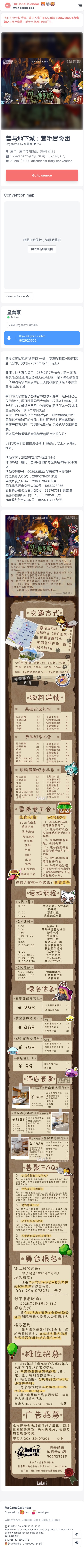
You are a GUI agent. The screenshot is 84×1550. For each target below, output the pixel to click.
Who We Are (12, 1519)
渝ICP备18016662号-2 (17, 1539)
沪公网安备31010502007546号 (25, 1543)
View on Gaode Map (18, 296)
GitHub (45, 1519)
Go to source (42, 175)
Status (56, 1519)
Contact (27, 1519)
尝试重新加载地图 (42, 249)
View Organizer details (23, 324)
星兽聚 (14, 312)
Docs (36, 1519)
